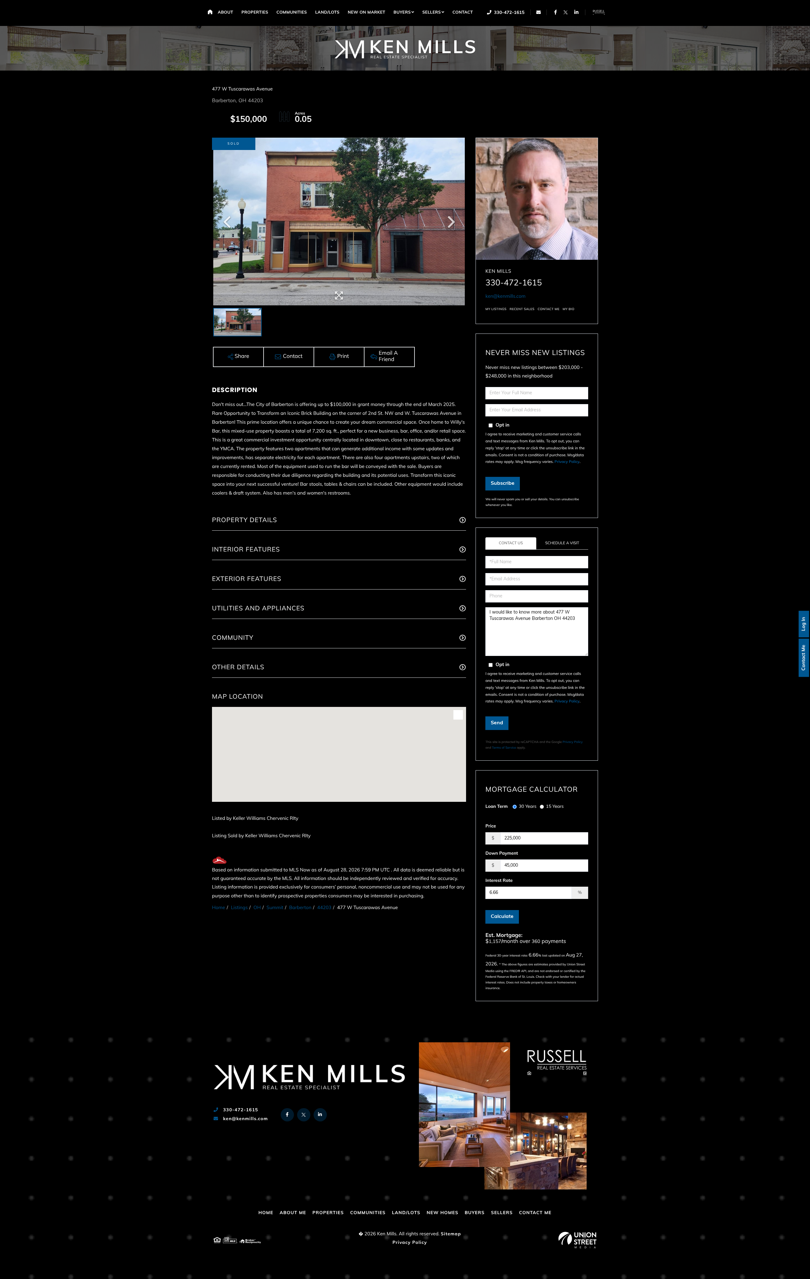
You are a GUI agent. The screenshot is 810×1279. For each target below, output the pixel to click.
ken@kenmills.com (505, 296)
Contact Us (511, 543)
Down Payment (501, 853)
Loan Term (496, 806)
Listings (239, 908)
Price (490, 826)
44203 (324, 908)
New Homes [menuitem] (442, 1213)
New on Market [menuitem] (366, 13)
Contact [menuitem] (462, 13)
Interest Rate (499, 880)
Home (218, 908)
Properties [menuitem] (254, 13)
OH (257, 908)
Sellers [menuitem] (431, 13)
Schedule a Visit (562, 543)
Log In (803, 624)
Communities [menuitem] (292, 13)
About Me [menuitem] (293, 1213)
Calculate (502, 916)
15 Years (555, 806)
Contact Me (803, 658)
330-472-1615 (509, 12)
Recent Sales (522, 309)
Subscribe (502, 483)
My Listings (495, 309)
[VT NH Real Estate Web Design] (577, 1240)
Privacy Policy (567, 462)
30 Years (528, 806)
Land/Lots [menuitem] (327, 13)
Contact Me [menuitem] (535, 1213)
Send (497, 723)
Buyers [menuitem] (402, 13)
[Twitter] (566, 12)
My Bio (568, 309)
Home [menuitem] (210, 12)
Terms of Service (504, 748)
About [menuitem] (225, 13)
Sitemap (451, 1234)
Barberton (300, 908)
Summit (274, 908)
